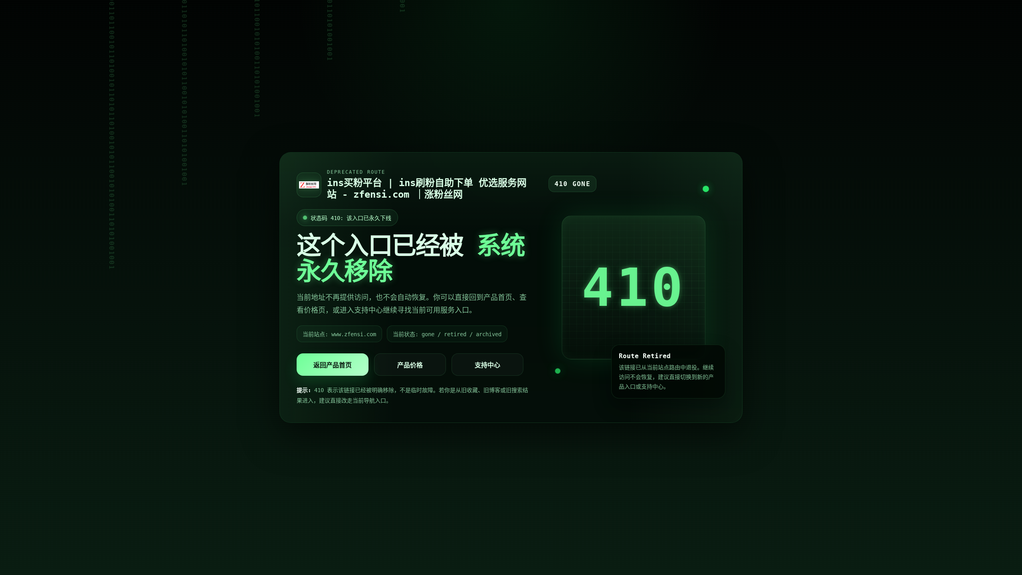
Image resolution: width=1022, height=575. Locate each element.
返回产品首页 (332, 365)
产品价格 (410, 365)
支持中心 (487, 365)
